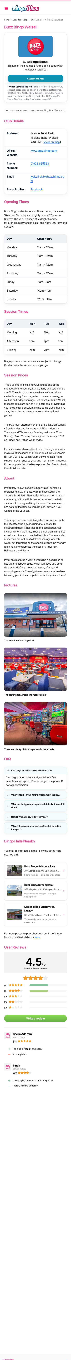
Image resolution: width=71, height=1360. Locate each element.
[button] (6, 8)
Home (6, 20)
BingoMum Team (52, 110)
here (37, 937)
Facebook (37, 189)
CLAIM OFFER (35, 78)
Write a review (35, 1018)
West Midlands (37, 20)
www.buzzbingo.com (44, 150)
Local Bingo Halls (20, 20)
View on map (52, 142)
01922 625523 (40, 163)
